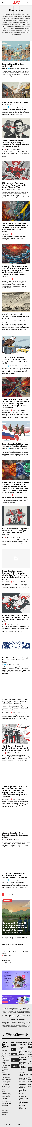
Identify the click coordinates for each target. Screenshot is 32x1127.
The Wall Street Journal (22, 320)
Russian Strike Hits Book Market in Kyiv (13, 65)
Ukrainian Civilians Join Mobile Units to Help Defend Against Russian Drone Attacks (16, 748)
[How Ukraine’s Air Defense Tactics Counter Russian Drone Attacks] (16, 302)
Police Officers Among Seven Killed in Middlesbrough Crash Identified (16, 959)
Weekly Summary (6, 278)
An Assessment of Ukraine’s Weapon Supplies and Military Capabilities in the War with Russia (15, 618)
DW (2, 664)
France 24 (4, 68)
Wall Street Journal (7, 320)
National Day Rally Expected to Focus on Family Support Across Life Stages (14, 938)
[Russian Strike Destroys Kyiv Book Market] (16, 90)
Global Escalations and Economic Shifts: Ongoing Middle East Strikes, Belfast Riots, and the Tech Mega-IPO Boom (15, 575)
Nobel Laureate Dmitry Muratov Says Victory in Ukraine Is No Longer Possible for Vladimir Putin (15, 143)
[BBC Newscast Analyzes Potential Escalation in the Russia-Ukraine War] (16, 170)
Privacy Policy (14, 1059)
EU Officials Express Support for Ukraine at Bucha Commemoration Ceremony (15, 875)
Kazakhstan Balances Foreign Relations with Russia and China (15, 660)
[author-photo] (9, 68)
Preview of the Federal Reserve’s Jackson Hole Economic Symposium (23, 1078)
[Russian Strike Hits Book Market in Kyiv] (16, 51)
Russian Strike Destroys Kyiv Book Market (15, 103)
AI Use (13, 1049)
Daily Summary (5, 234)
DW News (9, 664)
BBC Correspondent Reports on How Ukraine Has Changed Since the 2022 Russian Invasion (16, 531)
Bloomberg (4, 948)
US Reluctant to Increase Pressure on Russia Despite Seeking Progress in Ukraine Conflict (15, 360)
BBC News (9, 149)
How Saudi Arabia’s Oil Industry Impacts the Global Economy (22, 1090)
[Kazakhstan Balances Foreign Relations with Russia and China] (16, 645)
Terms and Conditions (14, 1066)
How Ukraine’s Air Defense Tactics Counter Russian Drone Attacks (16, 316)
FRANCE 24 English (14, 68)
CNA (2, 940)
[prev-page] (2, 966)
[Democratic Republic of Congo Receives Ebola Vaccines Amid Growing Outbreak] (16, 917)
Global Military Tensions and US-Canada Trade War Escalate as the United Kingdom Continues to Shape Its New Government (16, 403)
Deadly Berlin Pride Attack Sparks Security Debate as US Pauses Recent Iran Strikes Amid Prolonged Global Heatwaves (15, 227)
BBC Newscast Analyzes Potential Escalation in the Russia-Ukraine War (14, 185)
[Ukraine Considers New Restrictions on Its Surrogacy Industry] (16, 820)
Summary (15, 234)
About (13, 1044)
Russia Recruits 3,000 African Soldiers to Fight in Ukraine (15, 445)
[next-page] (12, 894)
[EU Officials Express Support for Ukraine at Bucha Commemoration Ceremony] (16, 861)
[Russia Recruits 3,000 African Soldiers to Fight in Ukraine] (16, 431)
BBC (2, 149)
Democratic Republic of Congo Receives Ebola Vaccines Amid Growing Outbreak (15, 926)
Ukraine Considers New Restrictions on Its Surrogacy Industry (15, 835)
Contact (14, 1054)
